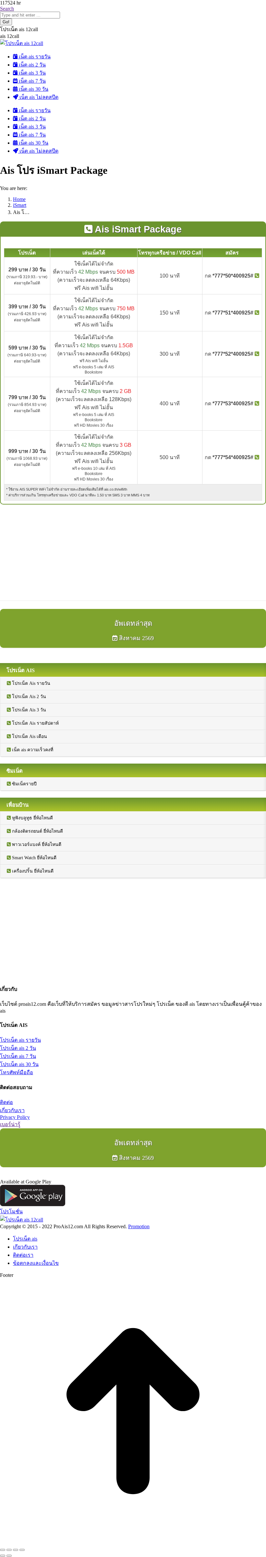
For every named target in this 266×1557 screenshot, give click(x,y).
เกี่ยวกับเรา (12, 1110)
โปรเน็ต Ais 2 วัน (28, 696)
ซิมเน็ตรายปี (24, 783)
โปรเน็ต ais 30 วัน (19, 1064)
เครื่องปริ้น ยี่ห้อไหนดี (32, 871)
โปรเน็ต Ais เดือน (29, 736)
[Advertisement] (133, 552)
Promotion (139, 1226)
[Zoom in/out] (22, 1550)
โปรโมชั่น (11, 1211)
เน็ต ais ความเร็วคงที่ (32, 749)
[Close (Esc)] (2, 1550)
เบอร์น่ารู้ (10, 1124)
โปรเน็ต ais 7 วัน (18, 1056)
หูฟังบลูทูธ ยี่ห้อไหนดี (32, 817)
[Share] (9, 1550)
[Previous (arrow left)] (2, 1556)
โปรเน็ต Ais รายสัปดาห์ (35, 723)
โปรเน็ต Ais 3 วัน (28, 709)
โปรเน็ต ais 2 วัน (18, 1048)
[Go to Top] (133, 1542)
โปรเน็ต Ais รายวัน (30, 683)
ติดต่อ (6, 1102)
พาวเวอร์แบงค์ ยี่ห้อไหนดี (36, 844)
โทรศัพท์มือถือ (16, 1072)
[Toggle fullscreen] (15, 1550)
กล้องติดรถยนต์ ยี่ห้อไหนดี (37, 831)
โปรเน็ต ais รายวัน (20, 1040)
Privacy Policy (15, 1117)
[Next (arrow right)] (9, 1556)
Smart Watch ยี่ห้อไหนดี (33, 857)
